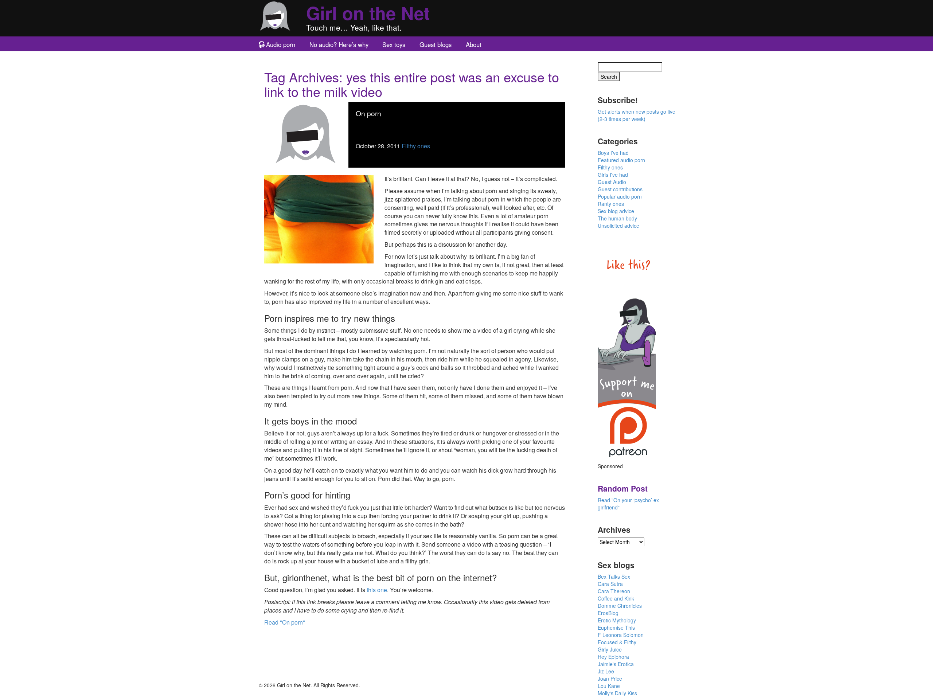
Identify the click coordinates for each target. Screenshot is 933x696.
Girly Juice (610, 649)
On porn (368, 113)
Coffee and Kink (616, 598)
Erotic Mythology (617, 620)
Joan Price (610, 678)
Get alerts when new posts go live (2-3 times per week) (636, 115)
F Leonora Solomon (621, 634)
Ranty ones (611, 203)
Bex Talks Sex (614, 576)
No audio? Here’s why (338, 44)
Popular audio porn (620, 196)
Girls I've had (613, 174)
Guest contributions (620, 189)
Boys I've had (613, 152)
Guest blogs (435, 44)
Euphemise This (616, 627)
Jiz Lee (606, 671)
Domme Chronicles (620, 605)
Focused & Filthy (617, 642)
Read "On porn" (284, 622)
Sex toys (393, 44)
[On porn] (306, 134)
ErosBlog (608, 613)
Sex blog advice (616, 211)
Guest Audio (612, 181)
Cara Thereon (614, 591)
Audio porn (280, 44)
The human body (617, 218)
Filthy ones (416, 146)
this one (377, 590)
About (473, 44)
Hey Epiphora (613, 656)
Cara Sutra (610, 583)
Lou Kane (609, 685)
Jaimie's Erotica (616, 664)
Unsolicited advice (618, 225)
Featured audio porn (621, 160)
